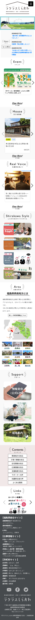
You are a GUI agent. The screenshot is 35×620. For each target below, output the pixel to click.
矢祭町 (8, 139)
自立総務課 (12, 581)
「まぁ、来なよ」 (14, 565)
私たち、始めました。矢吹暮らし (19, 573)
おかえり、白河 (14, 563)
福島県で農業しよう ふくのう (12, 546)
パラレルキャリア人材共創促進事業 (14, 556)
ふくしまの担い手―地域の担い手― (14, 551)
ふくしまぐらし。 (8, 523)
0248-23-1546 (18, 612)
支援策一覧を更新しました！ (21, 44)
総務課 (11, 584)
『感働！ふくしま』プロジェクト (13, 541)
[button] (33, 83)
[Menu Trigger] (30, 3)
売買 (13, 139)
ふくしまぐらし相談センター (12, 528)
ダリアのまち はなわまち (17, 578)
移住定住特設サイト (15, 568)
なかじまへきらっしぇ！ (16, 571)
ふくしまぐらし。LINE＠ (11, 532)
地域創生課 (12, 576)
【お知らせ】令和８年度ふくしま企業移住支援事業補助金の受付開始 (22, 52)
